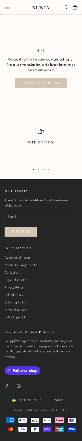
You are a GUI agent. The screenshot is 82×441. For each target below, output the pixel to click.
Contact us (12, 272)
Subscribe (20, 231)
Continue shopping (41, 83)
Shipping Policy (15, 302)
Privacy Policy (14, 287)
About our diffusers (18, 257)
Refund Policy (14, 295)
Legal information (16, 280)
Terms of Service (16, 310)
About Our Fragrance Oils (22, 265)
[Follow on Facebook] (7, 386)
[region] (41, 145)
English (60, 400)
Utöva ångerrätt (15, 317)
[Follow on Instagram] (18, 386)
